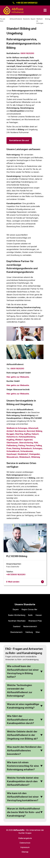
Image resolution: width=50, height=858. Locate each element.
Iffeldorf (19, 439)
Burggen (10, 434)
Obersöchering (26, 442)
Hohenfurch (12, 437)
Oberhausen (12, 442)
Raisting (16, 448)
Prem (9, 448)
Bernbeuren (20, 431)
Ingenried (28, 439)
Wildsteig (35, 457)
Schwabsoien (26, 451)
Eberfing (19, 434)
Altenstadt (33, 428)
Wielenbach (24, 457)
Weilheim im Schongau (17, 428)
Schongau (37, 448)
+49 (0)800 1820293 (15, 574)
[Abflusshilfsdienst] (13, 10)
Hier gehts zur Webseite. (18, 377)
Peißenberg (12, 445)
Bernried (31, 431)
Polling (39, 445)
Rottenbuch (26, 448)
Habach (35, 434)
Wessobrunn (12, 457)
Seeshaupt (12, 454)
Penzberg (30, 445)
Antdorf (10, 431)
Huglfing (10, 439)
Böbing (39, 431)
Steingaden (34, 454)
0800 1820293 (27, 53)
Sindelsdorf (23, 454)
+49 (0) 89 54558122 (26, 3)
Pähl (36, 442)
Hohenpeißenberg (27, 437)
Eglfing (27, 434)
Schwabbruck (13, 451)
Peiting (21, 445)
